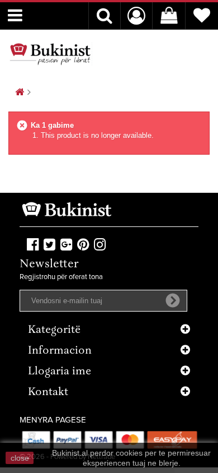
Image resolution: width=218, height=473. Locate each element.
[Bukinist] (50, 54)
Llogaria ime (59, 372)
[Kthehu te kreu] (19, 93)
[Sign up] (172, 300)
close (20, 457)
